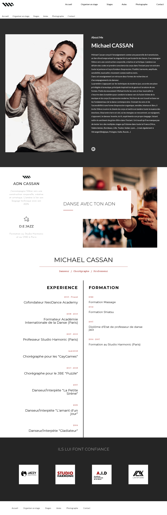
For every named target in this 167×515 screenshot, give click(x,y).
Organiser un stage (89, 4)
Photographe (141, 4)
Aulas (124, 4)
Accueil (68, 4)
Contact (160, 4)
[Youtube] (93, 149)
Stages (110, 4)
